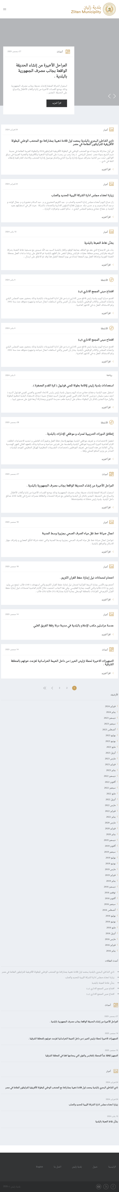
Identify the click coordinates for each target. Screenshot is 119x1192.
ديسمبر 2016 (110, 886)
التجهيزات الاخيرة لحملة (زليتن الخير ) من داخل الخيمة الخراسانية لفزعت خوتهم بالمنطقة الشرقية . (62, 662)
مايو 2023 (111, 746)
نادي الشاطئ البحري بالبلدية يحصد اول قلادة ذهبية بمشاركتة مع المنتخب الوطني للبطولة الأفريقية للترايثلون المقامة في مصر (62, 142)
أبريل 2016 (111, 933)
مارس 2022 (110, 805)
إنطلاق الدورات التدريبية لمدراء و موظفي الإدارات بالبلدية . (80, 434)
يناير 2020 (111, 834)
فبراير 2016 (110, 944)
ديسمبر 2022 (110, 775)
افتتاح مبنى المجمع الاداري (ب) (96, 291)
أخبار (105, 130)
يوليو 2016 (111, 915)
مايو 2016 (111, 927)
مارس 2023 (110, 758)
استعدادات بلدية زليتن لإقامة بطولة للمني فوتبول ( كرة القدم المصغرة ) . (73, 385)
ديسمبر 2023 (110, 717)
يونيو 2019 (111, 863)
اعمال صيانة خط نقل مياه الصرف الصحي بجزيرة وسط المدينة (78, 533)
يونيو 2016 (111, 921)
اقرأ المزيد (56, 103)
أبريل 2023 (111, 752)
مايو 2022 (111, 793)
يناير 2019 (111, 880)
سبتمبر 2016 (110, 904)
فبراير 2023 (110, 764)
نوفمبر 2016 (110, 892)
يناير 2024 (111, 711)
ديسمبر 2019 (110, 839)
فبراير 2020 (110, 828)
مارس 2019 (110, 869)
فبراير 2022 (110, 810)
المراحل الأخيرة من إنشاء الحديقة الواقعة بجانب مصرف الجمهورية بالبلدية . (41, 71)
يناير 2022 (111, 816)
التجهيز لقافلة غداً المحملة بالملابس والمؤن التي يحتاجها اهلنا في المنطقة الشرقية (81, 1056)
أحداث (60, 52)
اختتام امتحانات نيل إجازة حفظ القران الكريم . (87, 577)
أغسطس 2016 (109, 909)
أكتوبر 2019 (110, 845)
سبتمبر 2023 (110, 723)
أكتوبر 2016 (110, 898)
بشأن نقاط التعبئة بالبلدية (99, 243)
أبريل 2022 (111, 799)
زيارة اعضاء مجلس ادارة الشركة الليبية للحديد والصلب (82, 195)
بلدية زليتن (77, 1167)
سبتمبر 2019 (110, 851)
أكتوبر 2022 (110, 781)
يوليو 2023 (111, 735)
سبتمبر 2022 (110, 787)
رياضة (109, 375)
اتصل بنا (57, 1167)
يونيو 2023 (111, 741)
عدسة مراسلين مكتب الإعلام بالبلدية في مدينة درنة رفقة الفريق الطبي (73, 625)
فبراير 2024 (110, 706)
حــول (95, 1167)
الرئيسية (112, 1167)
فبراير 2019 (110, 875)
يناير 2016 (111, 950)
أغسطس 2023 (109, 729)
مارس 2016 (110, 939)
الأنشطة (104, 280)
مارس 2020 (110, 822)
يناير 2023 (111, 770)
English (39, 1167)
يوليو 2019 (111, 857)
